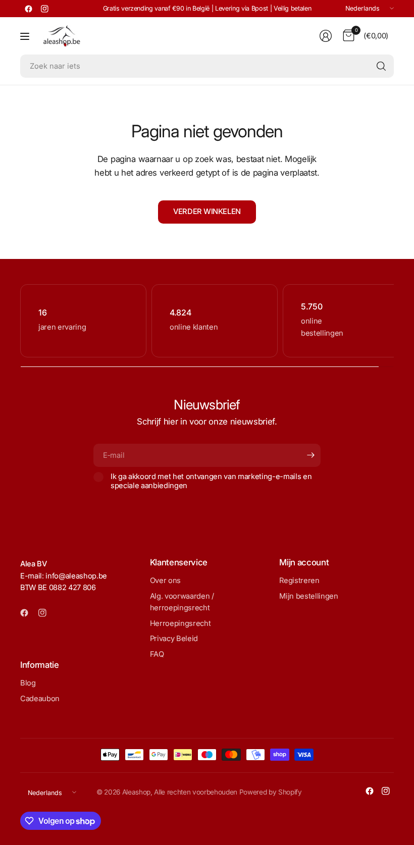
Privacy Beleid (174, 638)
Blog (28, 683)
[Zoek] (381, 66)
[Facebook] (28, 9)
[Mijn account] (325, 35)
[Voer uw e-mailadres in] (310, 455)
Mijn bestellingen (308, 596)
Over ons (165, 580)
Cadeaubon (40, 698)
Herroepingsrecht (180, 623)
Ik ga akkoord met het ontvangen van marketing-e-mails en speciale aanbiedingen (211, 481)
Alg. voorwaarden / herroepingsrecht (182, 602)
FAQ (157, 654)
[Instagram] (44, 9)
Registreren (299, 580)
